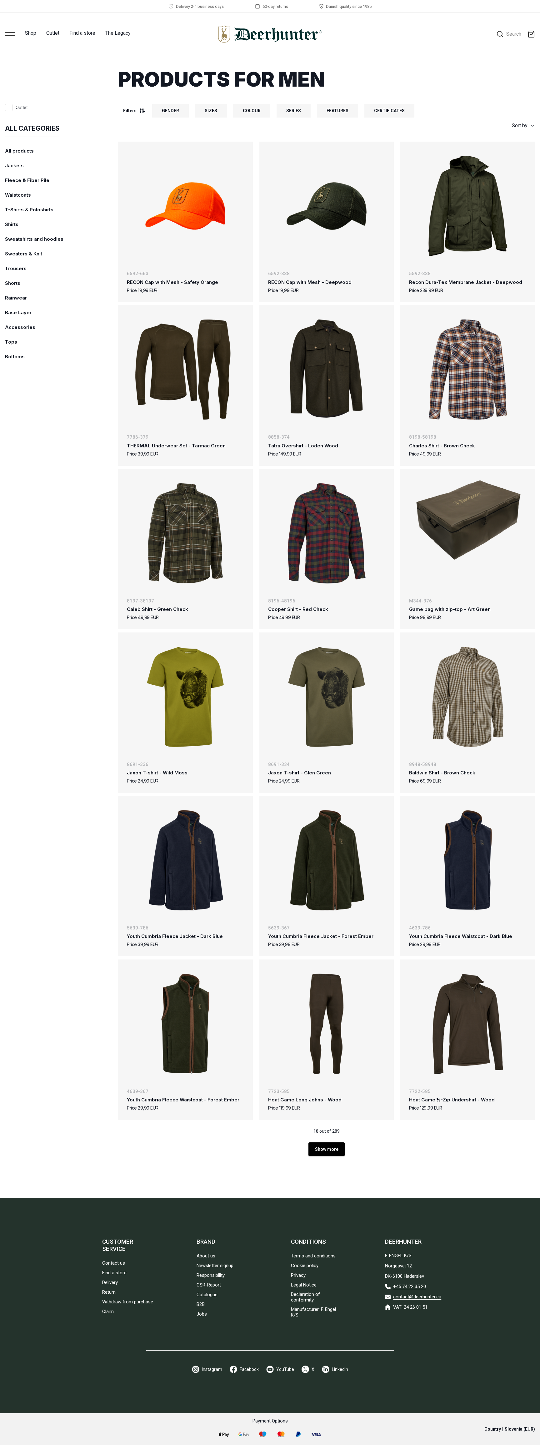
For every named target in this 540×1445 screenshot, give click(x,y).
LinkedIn (340, 1369)
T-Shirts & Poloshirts (29, 210)
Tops (11, 342)
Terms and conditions (313, 1256)
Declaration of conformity (305, 1297)
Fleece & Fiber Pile (27, 180)
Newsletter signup (215, 1265)
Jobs (202, 1314)
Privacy (298, 1275)
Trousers (16, 268)
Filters (130, 110)
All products (19, 151)
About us (206, 1256)
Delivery (110, 1282)
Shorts (12, 283)
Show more (326, 1149)
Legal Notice (304, 1285)
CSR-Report (209, 1285)
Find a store (82, 33)
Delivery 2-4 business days (200, 6)
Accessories (20, 327)
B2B (201, 1304)
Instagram (212, 1369)
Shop (30, 33)
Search (513, 34)
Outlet (52, 33)
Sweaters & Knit (23, 254)
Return (109, 1292)
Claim (108, 1311)
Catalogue (207, 1294)
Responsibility (211, 1275)
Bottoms (15, 357)
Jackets (14, 166)
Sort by (520, 125)
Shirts (11, 224)
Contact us (113, 1263)
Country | (509, 1429)
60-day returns (275, 6)
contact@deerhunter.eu (417, 1297)
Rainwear (16, 298)
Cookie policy (304, 1265)
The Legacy (118, 33)
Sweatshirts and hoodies (34, 239)
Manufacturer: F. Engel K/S (313, 1312)
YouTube (285, 1369)
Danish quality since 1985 (349, 6)
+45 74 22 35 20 (409, 1286)
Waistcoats (18, 195)
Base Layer (18, 312)
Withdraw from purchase (127, 1302)
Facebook (249, 1369)
